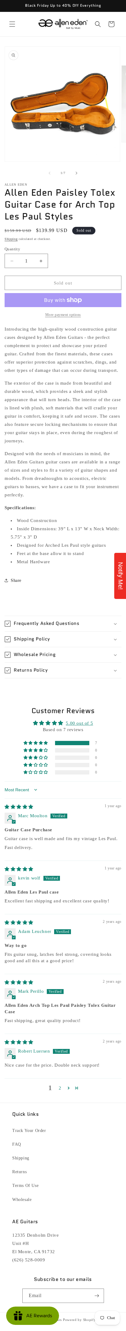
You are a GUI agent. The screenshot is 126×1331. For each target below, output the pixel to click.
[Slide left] (49, 173)
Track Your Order (29, 1130)
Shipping (11, 239)
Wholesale (21, 1199)
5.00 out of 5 (79, 723)
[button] (12, 24)
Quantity (12, 249)
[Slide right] (76, 173)
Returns (19, 1172)
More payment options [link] (63, 315)
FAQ (16, 1144)
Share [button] (16, 580)
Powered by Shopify (79, 1320)
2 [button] (60, 1088)
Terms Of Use (25, 1185)
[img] (19, 806)
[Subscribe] (97, 1296)
